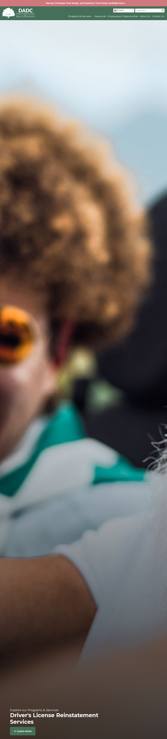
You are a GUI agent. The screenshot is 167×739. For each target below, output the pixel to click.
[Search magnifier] (162, 10)
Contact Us (158, 16)
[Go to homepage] (18, 12)
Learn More (24, 731)
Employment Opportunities (123, 16)
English (120, 10)
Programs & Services (79, 16)
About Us (145, 16)
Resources (100, 16)
